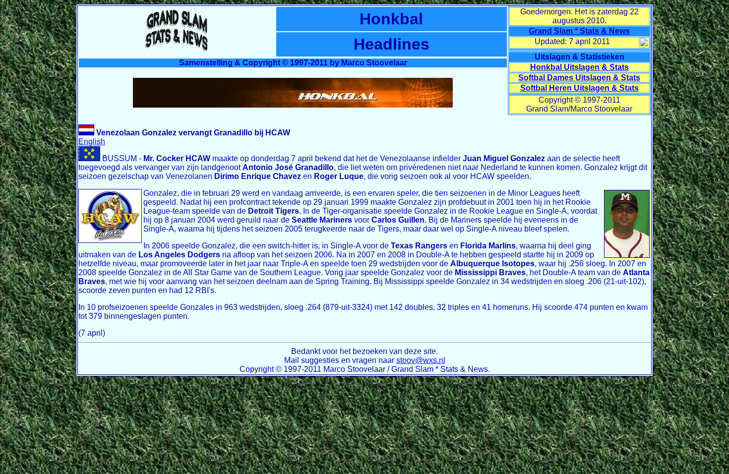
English (91, 141)
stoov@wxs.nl (420, 360)
